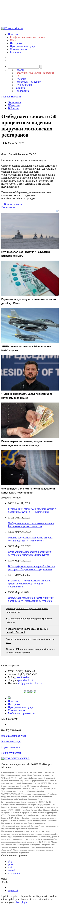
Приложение (22, 90)
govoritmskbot (22, 677)
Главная (5, 96)
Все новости (8, 207)
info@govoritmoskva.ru (29, 683)
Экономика (14, 102)
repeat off (13, 890)
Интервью (16, 43)
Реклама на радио (11, 741)
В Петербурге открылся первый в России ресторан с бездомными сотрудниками (31, 568)
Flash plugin (21, 902)
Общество (14, 105)
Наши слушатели (11, 752)
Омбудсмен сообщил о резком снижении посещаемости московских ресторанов (31, 599)
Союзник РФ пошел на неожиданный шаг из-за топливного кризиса (30, 651)
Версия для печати (14, 204)
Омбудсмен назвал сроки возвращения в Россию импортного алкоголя (31, 525)
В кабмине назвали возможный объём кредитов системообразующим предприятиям (29, 583)
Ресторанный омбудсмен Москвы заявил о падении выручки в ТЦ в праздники (32, 510)
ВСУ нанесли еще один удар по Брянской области (29, 620)
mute (10, 867)
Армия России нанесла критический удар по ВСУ (30, 641)
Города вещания (10, 747)
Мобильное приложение (22, 713)
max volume (14, 873)
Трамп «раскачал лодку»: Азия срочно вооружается (27, 610)
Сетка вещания (18, 49)
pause (11, 864)
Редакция (15, 52)
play (10, 861)
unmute (12, 870)
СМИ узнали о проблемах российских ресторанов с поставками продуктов (30, 553)
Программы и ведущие (23, 46)
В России (13, 108)
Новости (13, 34)
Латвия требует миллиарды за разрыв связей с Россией (27, 630)
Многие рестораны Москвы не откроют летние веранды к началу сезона (30, 539)
